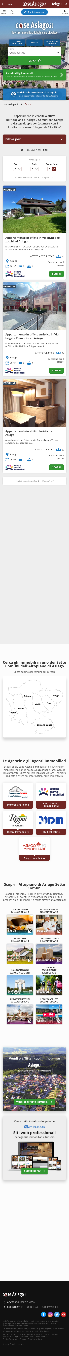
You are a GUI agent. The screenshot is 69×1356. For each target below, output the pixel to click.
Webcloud (13, 1339)
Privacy (23, 1339)
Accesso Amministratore (13, 1344)
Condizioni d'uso (35, 1339)
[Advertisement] (34, 524)
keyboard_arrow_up (15, 169)
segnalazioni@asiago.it (40, 1331)
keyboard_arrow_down (19, 169)
